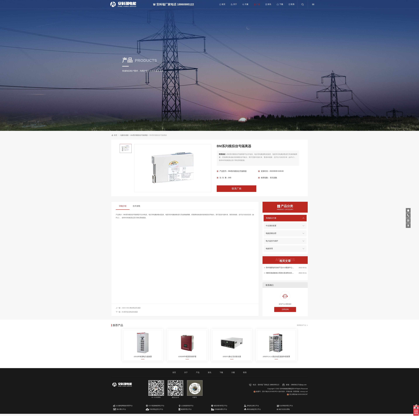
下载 (281, 4)
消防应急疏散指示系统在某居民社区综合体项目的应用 (280, 273)
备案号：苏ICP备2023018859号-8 (267, 391)
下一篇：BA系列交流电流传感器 (127, 312)
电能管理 (269, 248)
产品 (258, 4)
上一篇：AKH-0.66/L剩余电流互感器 (128, 308)
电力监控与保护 (272, 241)
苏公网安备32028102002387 (298, 394)
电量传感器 (124, 135)
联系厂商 (236, 188)
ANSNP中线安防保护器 (187, 356)
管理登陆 (296, 391)
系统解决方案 (271, 218)
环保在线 (289, 391)
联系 (293, 4)
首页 (223, 4)
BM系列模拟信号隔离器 (139, 135)
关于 (235, 4)
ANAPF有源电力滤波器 (143, 356)
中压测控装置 (271, 226)
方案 (246, 4)
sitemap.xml (304, 391)
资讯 (269, 4)
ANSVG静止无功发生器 (232, 356)
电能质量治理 (271, 233)
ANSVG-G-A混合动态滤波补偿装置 (276, 356)
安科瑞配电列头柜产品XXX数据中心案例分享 (280, 267)
